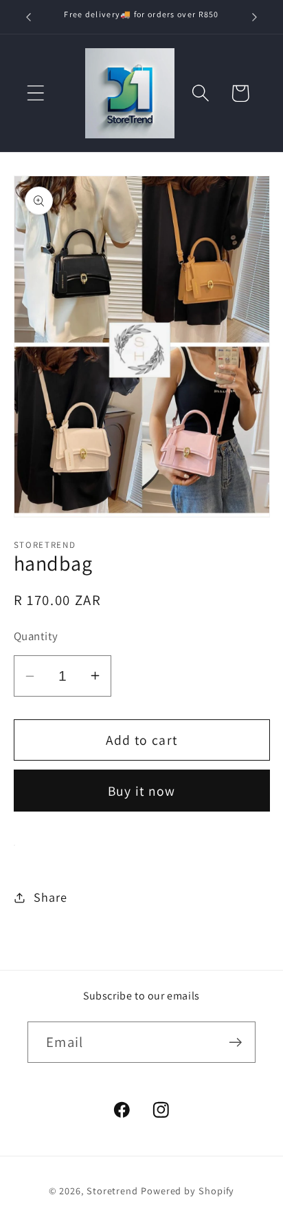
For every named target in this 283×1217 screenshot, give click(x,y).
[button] (35, 93)
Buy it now (142, 791)
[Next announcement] (255, 17)
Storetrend (112, 1190)
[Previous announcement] (29, 17)
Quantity (36, 636)
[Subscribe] (235, 1042)
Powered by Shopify (187, 1190)
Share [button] (50, 897)
